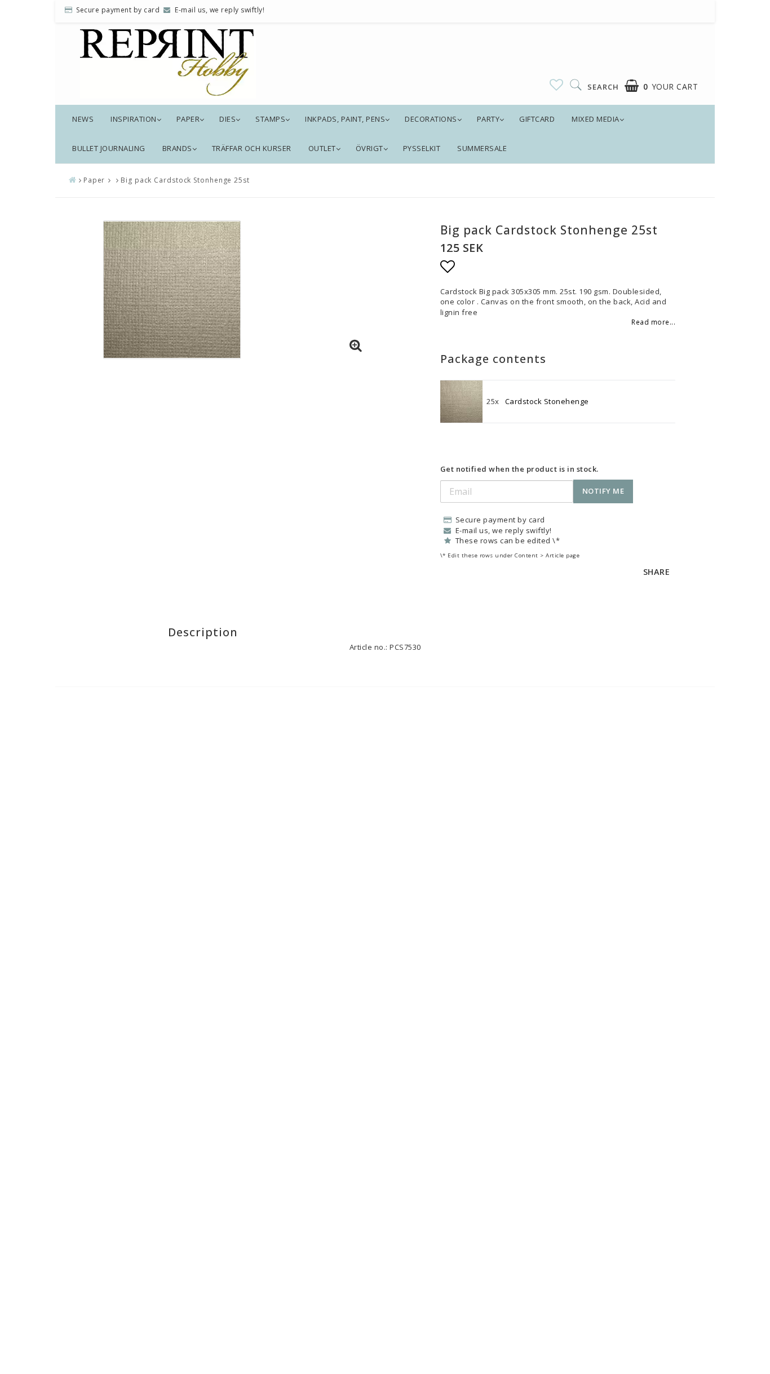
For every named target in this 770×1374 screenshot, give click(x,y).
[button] (557, 84)
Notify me (603, 491)
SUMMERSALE (482, 148)
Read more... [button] (653, 321)
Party (488, 119)
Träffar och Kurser (251, 148)
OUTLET (322, 148)
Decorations (431, 119)
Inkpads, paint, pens (345, 119)
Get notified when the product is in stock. (519, 469)
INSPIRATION (133, 119)
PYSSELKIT (422, 148)
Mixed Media (595, 119)
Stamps (270, 119)
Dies (227, 119)
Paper (188, 119)
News (83, 119)
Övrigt (369, 148)
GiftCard (537, 119)
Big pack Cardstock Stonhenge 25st (185, 180)
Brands (177, 148)
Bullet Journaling (108, 148)
